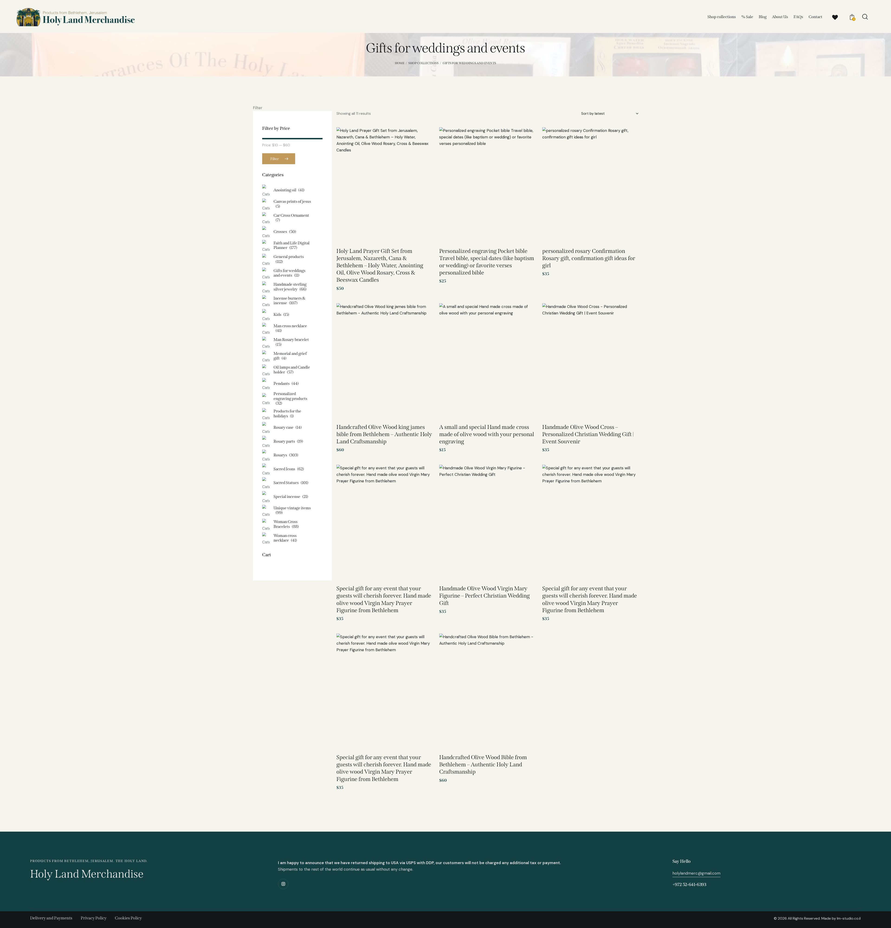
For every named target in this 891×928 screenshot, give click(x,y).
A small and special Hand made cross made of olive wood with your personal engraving (486, 434)
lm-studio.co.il (849, 918)
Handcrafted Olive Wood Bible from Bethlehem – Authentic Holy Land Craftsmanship (483, 764)
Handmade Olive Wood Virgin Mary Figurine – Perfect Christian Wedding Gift (484, 595)
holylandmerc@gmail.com (696, 873)
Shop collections (423, 63)
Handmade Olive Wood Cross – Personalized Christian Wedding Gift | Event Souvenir (588, 434)
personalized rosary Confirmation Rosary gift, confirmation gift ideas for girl (588, 258)
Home (399, 63)
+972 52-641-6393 (689, 884)
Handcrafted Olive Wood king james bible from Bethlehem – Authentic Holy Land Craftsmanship (384, 434)
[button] (422, 138)
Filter (274, 159)
